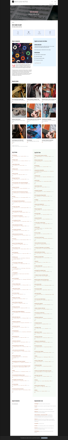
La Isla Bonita (14, 272)
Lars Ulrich (45, 304)
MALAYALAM (25, 188)
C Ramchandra (46, 285)
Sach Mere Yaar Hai (16, 326)
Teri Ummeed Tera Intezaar (17, 215)
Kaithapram (16, 188)
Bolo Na (13, 196)
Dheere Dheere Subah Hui (17, 302)
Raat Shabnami (15, 252)
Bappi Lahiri (20, 174)
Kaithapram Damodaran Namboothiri (41, 171)
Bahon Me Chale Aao (16, 317)
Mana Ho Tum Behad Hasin (17, 243)
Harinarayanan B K (17, 331)
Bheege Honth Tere (16, 178)
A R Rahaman (44, 280)
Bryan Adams (16, 160)
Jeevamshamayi (15, 330)
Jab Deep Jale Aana (16, 306)
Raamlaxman (45, 196)
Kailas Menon (24, 331)
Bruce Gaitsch (27, 273)
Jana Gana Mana (37, 293)
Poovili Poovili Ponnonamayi (17, 388)
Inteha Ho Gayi (15, 173)
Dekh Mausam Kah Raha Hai (17, 140)
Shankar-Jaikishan (22, 212)
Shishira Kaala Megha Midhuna (18, 311)
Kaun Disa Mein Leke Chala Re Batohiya (20, 182)
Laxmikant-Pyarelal (46, 366)
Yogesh (15, 298)
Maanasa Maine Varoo (16, 355)
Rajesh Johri (16, 385)
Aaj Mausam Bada (38, 365)
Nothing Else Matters (38, 303)
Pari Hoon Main (15, 384)
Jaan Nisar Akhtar (39, 371)
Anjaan (15, 174)
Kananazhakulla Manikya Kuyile (18, 375)
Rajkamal (43, 205)
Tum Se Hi (14, 238)
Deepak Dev (52, 171)
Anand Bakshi (16, 156)
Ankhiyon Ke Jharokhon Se (39, 341)
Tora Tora (13, 269)
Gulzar (37, 200)
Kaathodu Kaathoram (16, 321)
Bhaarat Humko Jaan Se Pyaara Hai (49, 99)
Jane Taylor (38, 309)
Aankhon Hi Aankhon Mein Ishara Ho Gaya (42, 370)
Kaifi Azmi (15, 244)
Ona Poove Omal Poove (39, 237)
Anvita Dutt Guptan (39, 228)
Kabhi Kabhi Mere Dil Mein (17, 224)
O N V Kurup (16, 322)
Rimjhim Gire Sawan (16, 297)
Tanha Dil (36, 261)
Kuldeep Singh (23, 263)
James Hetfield (38, 304)
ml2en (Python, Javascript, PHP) (40, 414)
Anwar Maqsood (16, 371)
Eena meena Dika (37, 284)
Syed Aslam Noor (39, 257)
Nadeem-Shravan (21, 216)
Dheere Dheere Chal (16, 247)
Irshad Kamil (16, 239)
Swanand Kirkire (38, 181)
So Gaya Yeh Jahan (16, 206)
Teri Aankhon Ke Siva (16, 220)
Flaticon (36, 419)
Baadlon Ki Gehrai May (39, 256)
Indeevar (15, 303)
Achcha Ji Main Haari (38, 360)
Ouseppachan (22, 322)
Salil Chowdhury (25, 356)
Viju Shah (22, 156)
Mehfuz (35, 390)
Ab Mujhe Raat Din (38, 322)
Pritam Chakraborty (23, 239)
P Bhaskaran (16, 362)
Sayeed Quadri (16, 179)
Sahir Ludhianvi (38, 253)
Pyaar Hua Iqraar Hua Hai (17, 211)
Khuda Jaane (37, 227)
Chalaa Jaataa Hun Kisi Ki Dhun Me (34, 119)
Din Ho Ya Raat (37, 232)
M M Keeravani (23, 312)
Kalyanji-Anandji (46, 346)
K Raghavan (22, 362)
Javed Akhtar (16, 207)
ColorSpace (36, 431)
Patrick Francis (28, 268)
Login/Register (51, 4)
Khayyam (45, 253)
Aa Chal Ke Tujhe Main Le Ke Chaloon (41, 247)
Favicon (36, 427)
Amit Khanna (38, 289)
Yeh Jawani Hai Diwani (16, 229)
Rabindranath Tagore (39, 294)
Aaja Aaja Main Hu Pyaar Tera (18, 345)
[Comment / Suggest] (12, 101)
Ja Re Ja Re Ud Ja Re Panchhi (18, 350)
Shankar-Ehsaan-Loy (44, 200)
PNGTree (36, 411)
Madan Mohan (24, 221)
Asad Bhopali (38, 196)
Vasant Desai (22, 380)
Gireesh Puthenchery (17, 279)
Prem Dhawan (38, 352)
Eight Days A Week (38, 332)
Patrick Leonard (22, 273)
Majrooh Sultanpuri (17, 221)
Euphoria (37, 391)
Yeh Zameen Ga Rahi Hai (39, 312)
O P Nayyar (46, 371)
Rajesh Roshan (45, 289)
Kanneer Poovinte (15, 187)
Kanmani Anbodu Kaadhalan (47, 140)
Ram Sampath (23, 197)
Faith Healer (14, 267)
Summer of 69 (15, 159)
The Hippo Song (37, 327)
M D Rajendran (16, 312)
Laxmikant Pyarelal (23, 207)
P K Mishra (38, 280)
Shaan (44, 262)
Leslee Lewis (24, 253)
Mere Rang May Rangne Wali (17, 99)
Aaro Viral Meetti (15, 278)
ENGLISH (26, 160)
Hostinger (36, 403)
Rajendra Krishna (16, 235)
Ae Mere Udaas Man (38, 265)
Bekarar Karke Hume (16, 119)
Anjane (13, 370)
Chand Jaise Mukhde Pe (39, 204)
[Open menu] (55, 1)
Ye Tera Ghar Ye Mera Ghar (17, 262)
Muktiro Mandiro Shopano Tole (33, 99)
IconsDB (36, 423)
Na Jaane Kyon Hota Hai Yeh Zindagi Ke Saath (21, 365)
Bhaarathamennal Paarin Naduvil (18, 361)
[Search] (52, 1)
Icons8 (35, 425)
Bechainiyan (29, 140)
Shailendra (15, 212)
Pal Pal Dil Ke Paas (38, 345)
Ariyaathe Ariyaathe (38, 190)
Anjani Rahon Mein (16, 164)
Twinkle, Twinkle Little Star (39, 308)
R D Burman (23, 230)
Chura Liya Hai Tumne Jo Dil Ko (40, 155)
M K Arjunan (22, 376)
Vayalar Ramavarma (17, 356)
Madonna (15, 273)
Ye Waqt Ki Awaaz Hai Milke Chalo (41, 275)
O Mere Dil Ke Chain (16, 288)
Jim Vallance (22, 160)
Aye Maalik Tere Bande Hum (17, 379)
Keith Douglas (23, 268)
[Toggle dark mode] (55, 4)
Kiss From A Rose (15, 293)
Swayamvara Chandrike (46, 119)
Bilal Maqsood (23, 371)
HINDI (25, 156)
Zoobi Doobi (36, 180)
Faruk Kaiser (16, 337)
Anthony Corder (16, 268)
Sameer (15, 216)
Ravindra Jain (16, 183)
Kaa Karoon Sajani (38, 288)
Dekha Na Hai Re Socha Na (17, 234)
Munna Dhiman (16, 197)
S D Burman (46, 361)
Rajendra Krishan (39, 285)
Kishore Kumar (38, 248)
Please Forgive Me (38, 208)
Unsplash (36, 409)
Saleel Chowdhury (25, 351)
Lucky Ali (15, 165)
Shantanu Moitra (46, 181)
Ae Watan (36, 199)
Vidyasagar (24, 279)
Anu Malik (22, 179)
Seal (15, 294)
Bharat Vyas (16, 380)
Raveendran (45, 176)
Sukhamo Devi (15, 168)
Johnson (21, 188)
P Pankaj (37, 205)
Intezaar (36, 379)
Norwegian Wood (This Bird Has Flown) (20, 191)
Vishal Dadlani (47, 228)
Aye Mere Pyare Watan (38, 351)
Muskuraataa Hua (15, 336)
